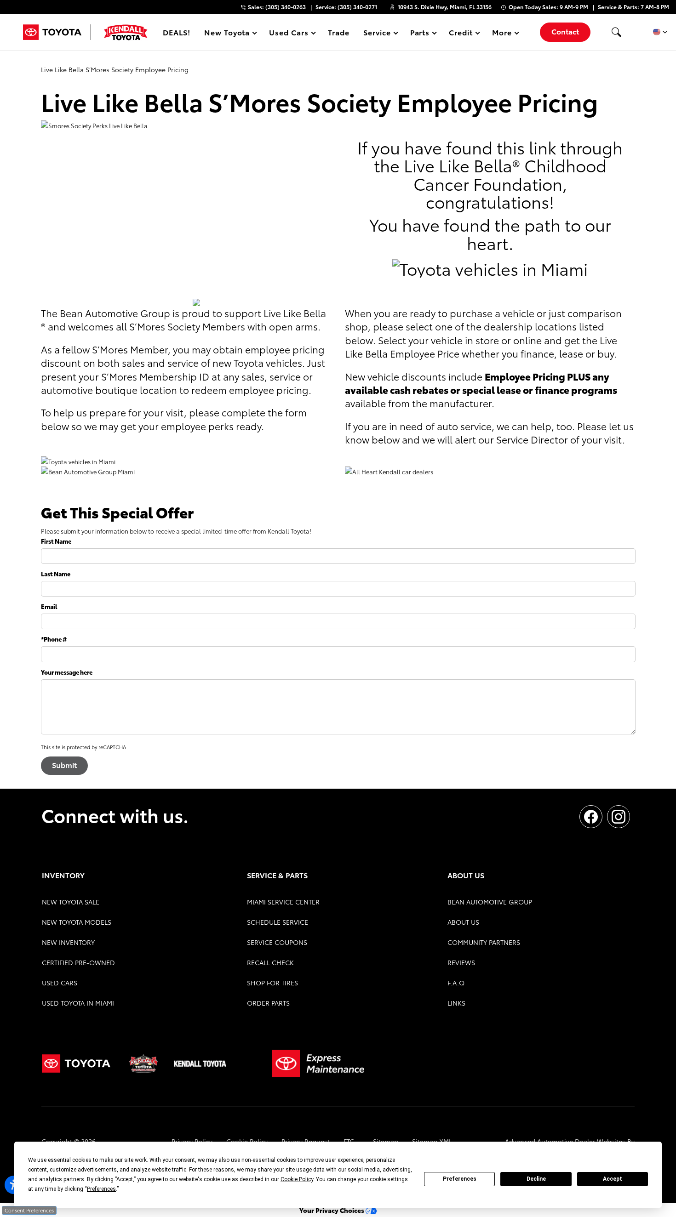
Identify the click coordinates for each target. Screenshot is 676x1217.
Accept (612, 1179)
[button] (616, 32)
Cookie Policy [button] (297, 1179)
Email (49, 606)
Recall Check (270, 962)
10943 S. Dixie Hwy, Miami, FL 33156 (445, 7)
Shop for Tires (272, 982)
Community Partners (483, 942)
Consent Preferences (29, 1210)
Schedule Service (277, 922)
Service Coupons (277, 942)
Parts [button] (420, 34)
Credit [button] (460, 34)
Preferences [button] (101, 1189)
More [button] (502, 34)
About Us (463, 922)
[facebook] (590, 816)
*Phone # (54, 639)
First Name (56, 541)
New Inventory (68, 942)
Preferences (459, 1179)
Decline (536, 1179)
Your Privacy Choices (332, 1210)
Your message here (66, 672)
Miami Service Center (283, 901)
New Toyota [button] (227, 34)
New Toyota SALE (70, 901)
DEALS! (176, 32)
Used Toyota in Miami (78, 1002)
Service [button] (377, 34)
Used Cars (59, 982)
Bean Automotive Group (489, 901)
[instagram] (618, 816)
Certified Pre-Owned (78, 962)
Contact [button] (565, 31)
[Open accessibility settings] (14, 1185)
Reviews (461, 962)
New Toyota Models (76, 922)
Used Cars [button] (289, 34)
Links (456, 1002)
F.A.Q (455, 982)
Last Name (55, 573)
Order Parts (268, 1002)
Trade (338, 32)
